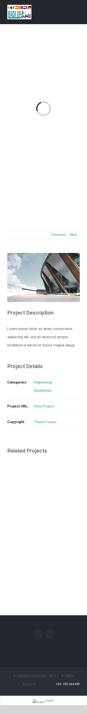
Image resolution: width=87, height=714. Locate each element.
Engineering (43, 382)
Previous (58, 234)
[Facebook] (38, 634)
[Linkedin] (50, 634)
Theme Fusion (45, 422)
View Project (44, 406)
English (49, 700)
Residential (42, 390)
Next (73, 234)
